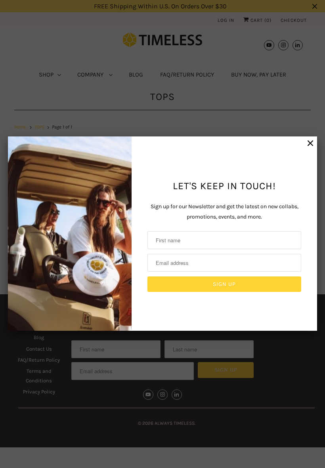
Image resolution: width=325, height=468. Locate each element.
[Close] (310, 143)
